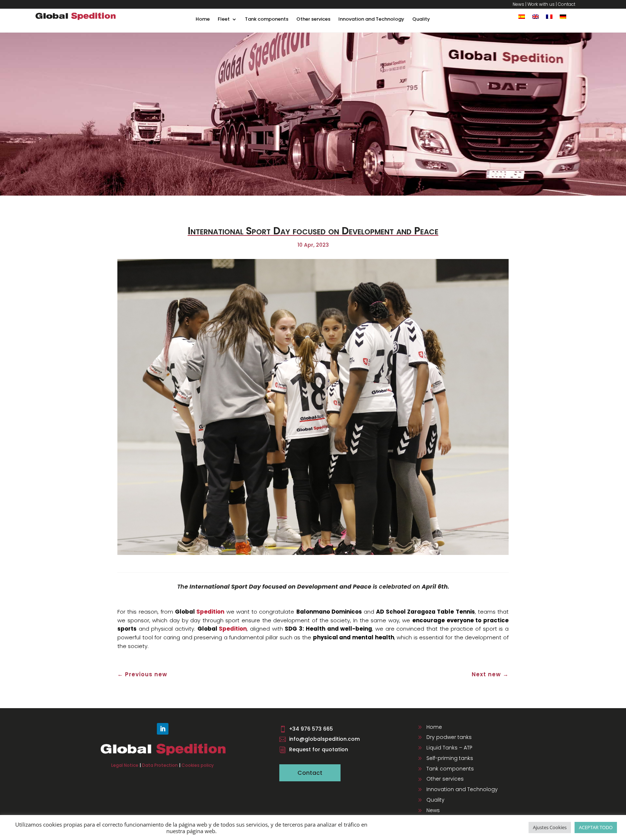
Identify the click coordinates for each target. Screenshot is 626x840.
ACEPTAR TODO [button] (596, 827)
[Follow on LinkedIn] (162, 729)
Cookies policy (197, 765)
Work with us (541, 4)
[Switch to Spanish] (522, 16)
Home (203, 19)
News (518, 4)
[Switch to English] (535, 16)
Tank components (266, 19)
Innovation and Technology (371, 19)
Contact (566, 4)
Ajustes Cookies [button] (550, 827)
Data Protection (160, 765)
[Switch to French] (549, 16)
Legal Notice (124, 765)
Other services (313, 19)
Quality (421, 19)
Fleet (224, 19)
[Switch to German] (563, 16)
